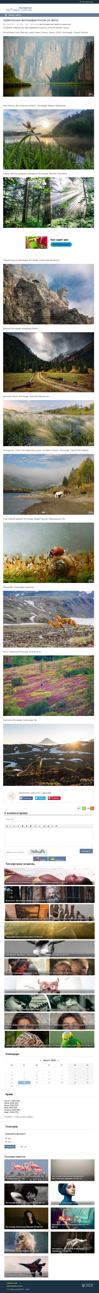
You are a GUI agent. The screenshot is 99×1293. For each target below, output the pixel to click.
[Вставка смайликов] (35, 826)
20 (49, 1079)
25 (24, 1082)
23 (87, 1079)
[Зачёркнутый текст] (18, 826)
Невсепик (22, 10)
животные (66, 24)
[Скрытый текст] (44, 826)
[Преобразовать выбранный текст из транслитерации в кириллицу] (52, 826)
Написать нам (12, 1283)
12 (37, 1075)
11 (24, 1075)
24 (12, 1082)
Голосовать (10, 1147)
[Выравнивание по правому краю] (31, 826)
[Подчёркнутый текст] (14, 826)
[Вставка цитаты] (48, 826)
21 (62, 1079)
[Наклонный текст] (10, 826)
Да (9, 1138)
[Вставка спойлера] (56, 826)
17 (12, 1079)
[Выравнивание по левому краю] (23, 826)
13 (49, 1075)
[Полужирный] (7, 826)
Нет (10, 1142)
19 (37, 1079)
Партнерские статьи (14, 1286)
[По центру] (27, 826)
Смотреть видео (61, 244)
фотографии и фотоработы (51, 24)
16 (87, 1075)
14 (62, 1075)
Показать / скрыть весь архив (18, 1117)
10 (12, 1075)
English (42, 860)
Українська (59, 860)
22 (75, 1079)
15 (75, 1075)
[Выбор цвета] (40, 826)
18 (24, 1079)
